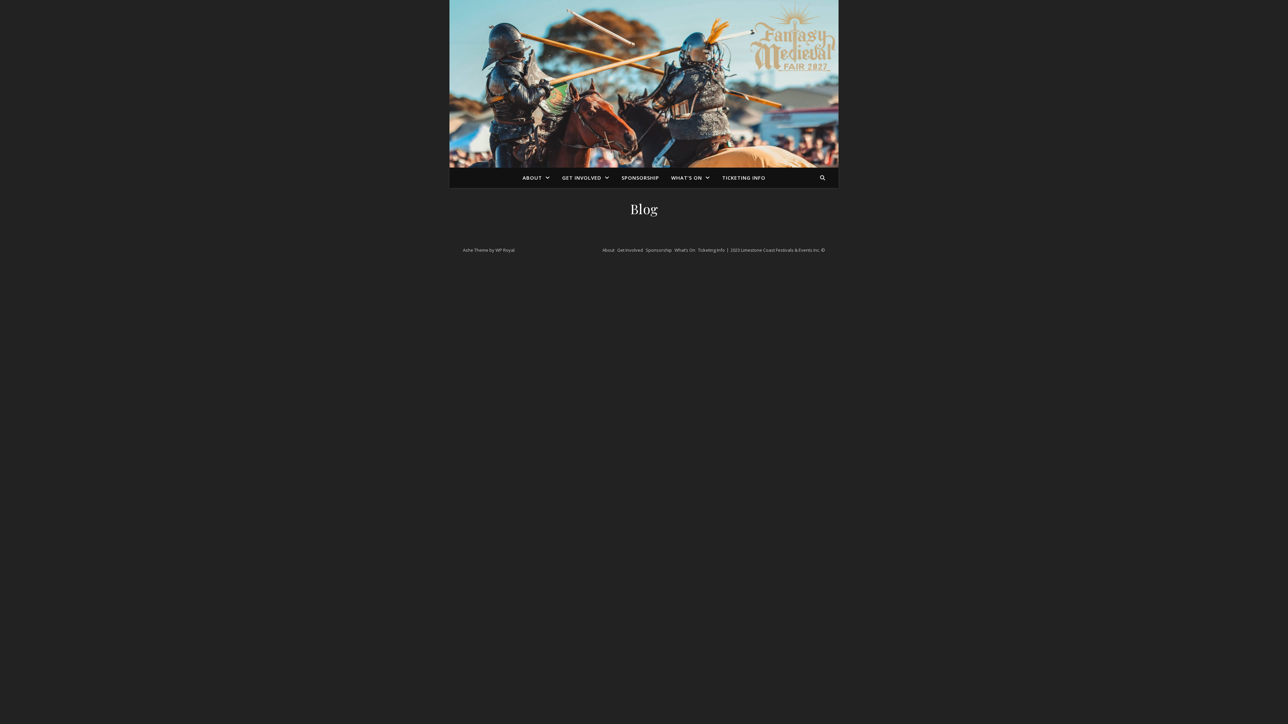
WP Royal (505, 250)
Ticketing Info (743, 177)
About (532, 177)
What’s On (686, 177)
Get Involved (581, 177)
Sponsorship (640, 177)
